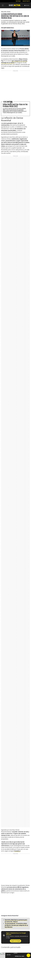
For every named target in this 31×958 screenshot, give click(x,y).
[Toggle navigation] (3, 5)
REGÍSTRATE (26, 1)
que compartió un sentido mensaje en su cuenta (14, 61)
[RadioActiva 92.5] (14, 5)
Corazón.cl (17, 851)
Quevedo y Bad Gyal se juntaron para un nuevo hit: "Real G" (16, 920)
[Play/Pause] (28, 955)
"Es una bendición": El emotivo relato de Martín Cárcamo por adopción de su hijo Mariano (16, 925)
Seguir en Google (15, 941)
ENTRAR (18, 1)
